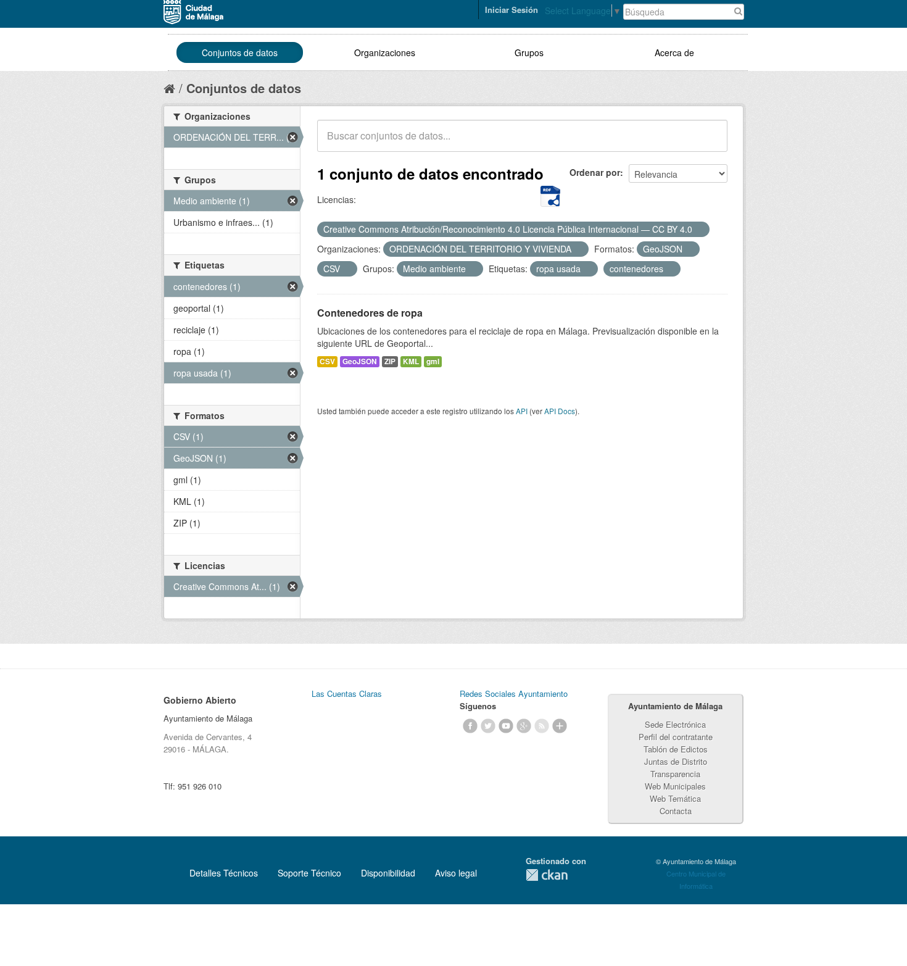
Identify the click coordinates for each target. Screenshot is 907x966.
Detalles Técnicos (223, 873)
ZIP (390, 361)
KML (411, 361)
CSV (327, 361)
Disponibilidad (388, 873)
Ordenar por (594, 172)
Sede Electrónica (675, 724)
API (522, 411)
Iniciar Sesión (511, 9)
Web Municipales (675, 786)
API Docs (559, 411)
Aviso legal (456, 873)
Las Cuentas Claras (347, 693)
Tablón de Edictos (676, 749)
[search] (709, 142)
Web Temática (675, 798)
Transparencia (675, 774)
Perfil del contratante (676, 737)
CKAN (547, 874)
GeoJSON (359, 361)
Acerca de (674, 52)
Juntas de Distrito (675, 761)
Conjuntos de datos (240, 52)
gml (432, 361)
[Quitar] (699, 230)
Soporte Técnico (309, 873)
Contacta (676, 811)
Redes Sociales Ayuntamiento (514, 693)
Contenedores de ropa (370, 313)
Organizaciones (384, 52)
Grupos (529, 52)
